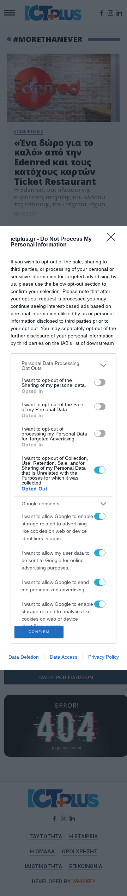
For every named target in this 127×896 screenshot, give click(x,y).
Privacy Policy (103, 657)
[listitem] (63, 366)
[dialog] (63, 448)
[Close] (113, 239)
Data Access (63, 657)
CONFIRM (39, 632)
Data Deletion (23, 657)
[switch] (99, 382)
